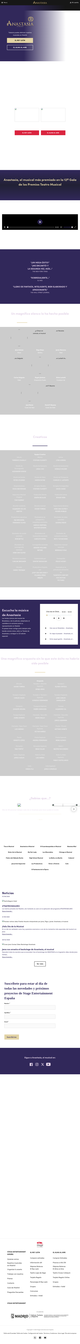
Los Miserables (48, 852)
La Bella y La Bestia (55, 858)
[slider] (30, 227)
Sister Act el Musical (15, 852)
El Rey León (70, 158)
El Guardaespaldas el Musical (50, 846)
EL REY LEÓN (20, 40)
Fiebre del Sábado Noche (14, 858)
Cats (67, 864)
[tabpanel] (40, 805)
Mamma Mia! (71, 846)
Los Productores (36, 864)
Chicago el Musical (65, 852)
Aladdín (39, 160)
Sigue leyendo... (7, 911)
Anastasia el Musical (27, 846)
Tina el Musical (9, 846)
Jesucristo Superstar (18, 864)
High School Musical (36, 858)
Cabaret (71, 858)
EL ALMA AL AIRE (20, 47)
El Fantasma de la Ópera (40, 869)
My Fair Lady (32, 852)
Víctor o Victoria (54, 864)
